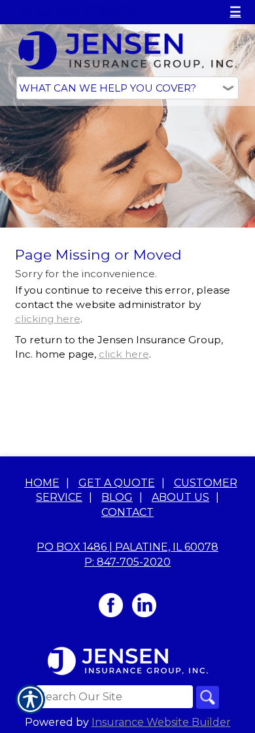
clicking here (47, 319)
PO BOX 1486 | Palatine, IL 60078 (127, 547)
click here (124, 354)
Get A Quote (116, 483)
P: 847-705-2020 (127, 562)
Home (42, 483)
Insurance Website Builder (161, 722)
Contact (127, 512)
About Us (180, 497)
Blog (117, 497)
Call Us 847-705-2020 (77, 12)
